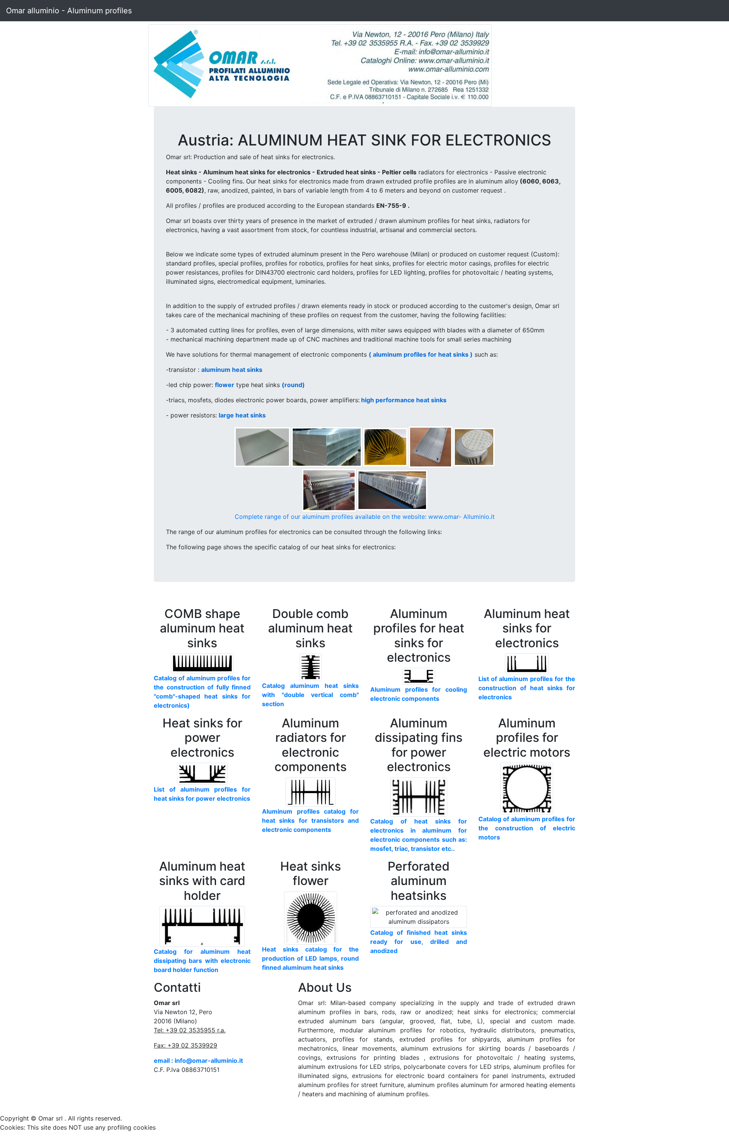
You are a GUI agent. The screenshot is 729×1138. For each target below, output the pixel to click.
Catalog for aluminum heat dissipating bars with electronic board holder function (202, 961)
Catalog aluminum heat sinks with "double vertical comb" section (310, 695)
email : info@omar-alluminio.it (198, 1060)
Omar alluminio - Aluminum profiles (69, 10)
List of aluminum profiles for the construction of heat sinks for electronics (526, 688)
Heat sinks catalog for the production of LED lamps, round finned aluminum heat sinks (310, 958)
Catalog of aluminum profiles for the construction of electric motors (526, 828)
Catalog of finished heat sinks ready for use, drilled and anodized (418, 942)
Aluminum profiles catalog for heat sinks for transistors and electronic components (310, 820)
